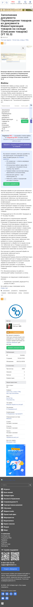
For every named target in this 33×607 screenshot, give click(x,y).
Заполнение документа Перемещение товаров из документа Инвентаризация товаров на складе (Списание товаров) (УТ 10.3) (16, 24)
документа (14, 290)
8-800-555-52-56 (7, 563)
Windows (9, 418)
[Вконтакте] (7, 594)
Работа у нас (5, 544)
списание (26, 293)
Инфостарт (4, 288)
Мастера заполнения (12, 393)
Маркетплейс (9, 511)
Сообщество (5, 536)
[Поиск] (6, 2)
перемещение (23, 290)
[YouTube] (2, 598)
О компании (5, 534)
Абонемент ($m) (11, 442)
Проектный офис (10, 514)
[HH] (11, 594)
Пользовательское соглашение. (11, 579)
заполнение (6, 290)
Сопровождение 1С (11, 502)
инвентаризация (12, 293)
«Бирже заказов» (12, 342)
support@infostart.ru (8, 565)
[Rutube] (7, 598)
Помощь (4, 542)
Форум (6, 527)
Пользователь (10, 400)
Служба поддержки (11, 550)
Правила (4, 540)
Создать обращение (10, 569)
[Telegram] (2, 594)
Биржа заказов (9, 524)
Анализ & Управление (12, 499)
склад (20, 293)
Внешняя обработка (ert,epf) (14, 404)
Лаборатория (9, 495)
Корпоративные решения (13, 505)
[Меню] (2, 2)
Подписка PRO (6, 538)
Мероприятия (9, 517)
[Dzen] (15, 594)
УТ (2, 295)
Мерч (6, 530)
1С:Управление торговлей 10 (14, 414)
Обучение (7, 508)
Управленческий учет (12, 437)
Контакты (4, 546)
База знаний (8, 492)
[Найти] (30, 484)
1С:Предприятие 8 (11, 409)
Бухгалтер (9, 398)
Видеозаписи (9, 520)
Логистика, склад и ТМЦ (13, 391)
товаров (3, 293)
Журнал (7, 489)
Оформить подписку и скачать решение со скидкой (17, 145)
